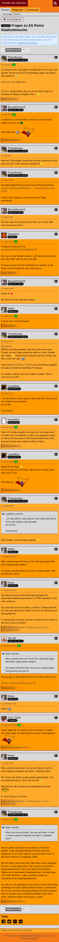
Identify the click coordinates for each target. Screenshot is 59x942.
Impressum (27, 930)
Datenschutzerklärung (11, 930)
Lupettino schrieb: (14, 514)
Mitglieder (17, 10)
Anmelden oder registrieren (14, 3)
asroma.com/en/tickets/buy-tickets (17, 683)
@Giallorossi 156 (21, 365)
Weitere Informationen (28, 43)
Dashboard (32, 10)
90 (24, 50)
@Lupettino (6, 346)
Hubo (46, 627)
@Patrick (5, 91)
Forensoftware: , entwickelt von (29, 937)
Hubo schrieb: (12, 653)
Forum (5, 10)
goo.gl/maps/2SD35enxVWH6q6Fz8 (17, 249)
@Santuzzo (6, 82)
